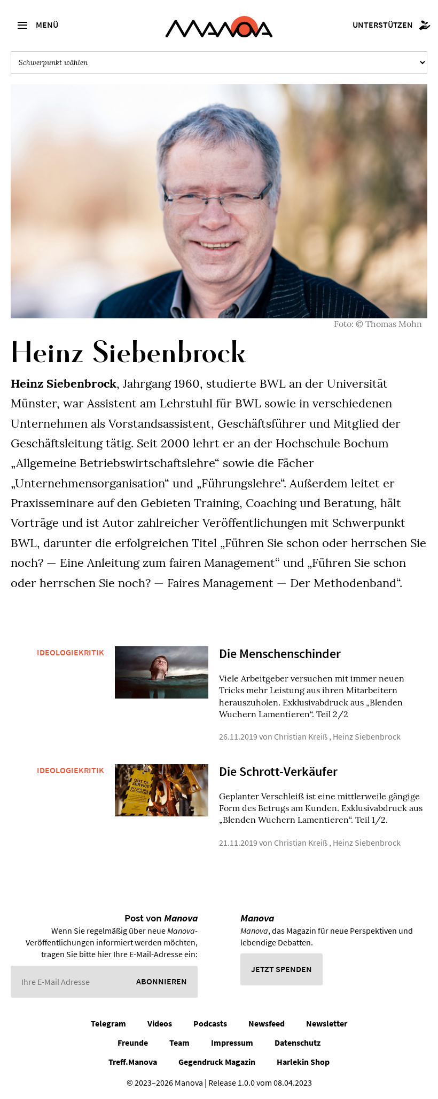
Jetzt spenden (281, 969)
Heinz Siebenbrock (367, 736)
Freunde (133, 1042)
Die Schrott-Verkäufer (278, 771)
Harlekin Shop (303, 1061)
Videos (159, 1023)
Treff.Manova (132, 1061)
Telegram (108, 1023)
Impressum (232, 1042)
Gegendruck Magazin (216, 1061)
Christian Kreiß (300, 736)
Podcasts (210, 1023)
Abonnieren (161, 981)
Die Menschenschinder (280, 653)
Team (179, 1042)
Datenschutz (297, 1042)
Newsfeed (266, 1023)
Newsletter (326, 1023)
